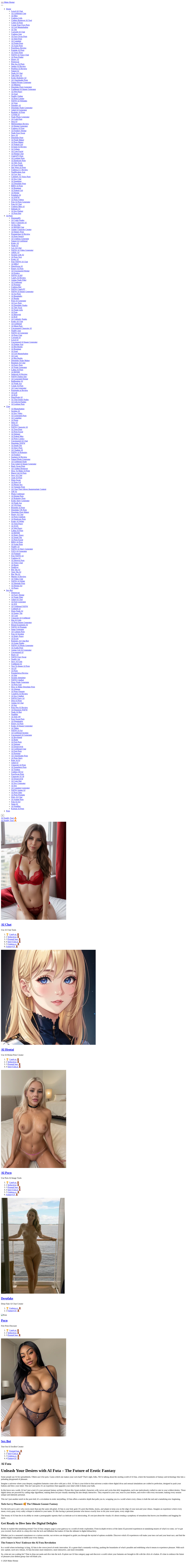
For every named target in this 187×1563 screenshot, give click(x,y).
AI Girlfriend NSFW (19, 606)
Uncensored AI (17, 652)
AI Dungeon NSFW (19, 710)
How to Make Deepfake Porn (23, 687)
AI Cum (14, 356)
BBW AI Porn (17, 186)
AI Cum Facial (17, 151)
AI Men (14, 16)
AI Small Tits (16, 445)
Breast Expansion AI (19, 625)
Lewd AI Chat (17, 11)
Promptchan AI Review (20, 234)
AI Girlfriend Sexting (19, 733)
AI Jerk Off (15, 717)
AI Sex (14, 705)
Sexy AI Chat (16, 475)
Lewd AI (14, 340)
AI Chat (6, 924)
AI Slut (14, 675)
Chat (8, 406)
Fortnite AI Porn (17, 50)
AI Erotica (15, 273)
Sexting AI (15, 411)
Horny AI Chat (17, 514)
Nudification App (18, 172)
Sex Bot (9, 590)
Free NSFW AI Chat (19, 262)
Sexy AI (14, 135)
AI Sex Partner (17, 211)
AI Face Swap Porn (19, 36)
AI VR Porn (16, 505)
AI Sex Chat (16, 179)
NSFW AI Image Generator (22, 291)
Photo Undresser (18, 494)
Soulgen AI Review (19, 457)
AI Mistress (15, 85)
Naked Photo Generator (20, 459)
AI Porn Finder (17, 57)
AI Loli (14, 393)
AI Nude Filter (17, 597)
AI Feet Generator (18, 602)
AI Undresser (16, 282)
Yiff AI (14, 491)
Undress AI (15, 558)
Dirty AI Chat (16, 797)
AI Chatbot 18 (17, 450)
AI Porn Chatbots (18, 517)
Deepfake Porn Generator (21, 87)
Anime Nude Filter (18, 280)
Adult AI (14, 763)
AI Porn (9, 216)
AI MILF (15, 264)
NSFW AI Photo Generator (22, 645)
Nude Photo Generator (20, 117)
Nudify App (16, 331)
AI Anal (14, 94)
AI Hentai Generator (19, 126)
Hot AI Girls (16, 620)
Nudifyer (14, 567)
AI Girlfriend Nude (19, 462)
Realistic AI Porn (18, 112)
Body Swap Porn (18, 466)
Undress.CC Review (19, 170)
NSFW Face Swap (18, 657)
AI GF (14, 668)
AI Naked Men (17, 436)
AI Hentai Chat (17, 154)
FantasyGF (11, 946)
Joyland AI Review (19, 147)
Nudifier (14, 714)
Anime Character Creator (21, 229)
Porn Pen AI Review (19, 707)
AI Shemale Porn (18, 583)
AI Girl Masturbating (19, 27)
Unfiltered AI (16, 664)
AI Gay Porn (16, 303)
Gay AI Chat (16, 248)
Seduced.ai (12, 937)
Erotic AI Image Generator (22, 726)
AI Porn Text (16, 257)
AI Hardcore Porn (18, 160)
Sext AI (14, 121)
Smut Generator (17, 629)
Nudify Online (17, 96)
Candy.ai (13, 934)
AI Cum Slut (16, 781)
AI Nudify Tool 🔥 (9, 818)
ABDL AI (15, 252)
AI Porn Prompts (18, 795)
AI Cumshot (16, 41)
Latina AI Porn (17, 370)
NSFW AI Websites (19, 101)
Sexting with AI (17, 255)
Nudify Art (15, 659)
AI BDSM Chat (17, 227)
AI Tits (14, 29)
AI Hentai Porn (17, 496)
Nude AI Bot (16, 712)
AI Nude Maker (17, 140)
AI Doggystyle (17, 746)
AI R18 (14, 317)
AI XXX (14, 526)
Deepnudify (16, 218)
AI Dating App (17, 344)
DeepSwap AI (17, 266)
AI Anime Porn (17, 799)
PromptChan (13, 939)
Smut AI (14, 804)
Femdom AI (16, 195)
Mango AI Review (18, 576)
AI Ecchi (14, 638)
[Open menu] (2, 5)
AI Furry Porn (17, 365)
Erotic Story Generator (20, 501)
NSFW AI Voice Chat (20, 55)
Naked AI (15, 71)
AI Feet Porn (16, 742)
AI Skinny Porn (17, 232)
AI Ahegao (15, 689)
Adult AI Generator (19, 110)
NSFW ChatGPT (18, 289)
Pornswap (15, 62)
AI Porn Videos (17, 200)
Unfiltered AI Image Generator (23, 89)
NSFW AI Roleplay (19, 452)
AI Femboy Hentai (18, 131)
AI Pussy (15, 588)
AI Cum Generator (18, 388)
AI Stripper (15, 434)
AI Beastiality (16, 296)
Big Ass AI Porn (17, 64)
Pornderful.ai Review (19, 673)
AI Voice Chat (17, 563)
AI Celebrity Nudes (19, 319)
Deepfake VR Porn (19, 510)
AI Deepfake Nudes (19, 305)
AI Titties (15, 728)
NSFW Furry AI (17, 698)
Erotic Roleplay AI (18, 78)
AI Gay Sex (16, 174)
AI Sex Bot (15, 225)
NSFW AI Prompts (19, 627)
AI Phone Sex (17, 485)
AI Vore (14, 103)
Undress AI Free (17, 128)
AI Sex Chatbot (17, 696)
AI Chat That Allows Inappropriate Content (28, 489)
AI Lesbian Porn (18, 158)
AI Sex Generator (18, 783)
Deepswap (15, 593)
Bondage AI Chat (18, 363)
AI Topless (15, 769)
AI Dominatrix (17, 721)
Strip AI (14, 422)
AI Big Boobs (17, 347)
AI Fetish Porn (17, 43)
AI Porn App (16, 684)
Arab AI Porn (16, 478)
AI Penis (14, 420)
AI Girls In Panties (18, 402)
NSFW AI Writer (18, 581)
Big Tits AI (15, 570)
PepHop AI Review (19, 69)
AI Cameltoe (16, 418)
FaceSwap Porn (17, 774)
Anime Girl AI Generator (21, 650)
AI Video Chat (17, 579)
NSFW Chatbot (17, 680)
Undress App (16, 34)
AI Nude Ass (16, 383)
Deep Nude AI (17, 611)
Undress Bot (16, 287)
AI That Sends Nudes (20, 399)
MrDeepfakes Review (20, 124)
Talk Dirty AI (16, 75)
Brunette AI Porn (18, 507)
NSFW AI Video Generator (22, 250)
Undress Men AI (18, 206)
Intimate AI (15, 209)
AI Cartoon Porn (18, 632)
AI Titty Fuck (16, 163)
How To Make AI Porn (20, 471)
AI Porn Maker (17, 142)
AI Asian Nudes (17, 643)
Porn (8, 811)
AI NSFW (15, 197)
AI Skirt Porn (16, 39)
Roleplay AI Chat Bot (20, 641)
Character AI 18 (17, 776)
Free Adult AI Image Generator (23, 464)
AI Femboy (15, 455)
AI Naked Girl (17, 144)
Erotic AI (15, 259)
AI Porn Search (17, 236)
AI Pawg (14, 425)
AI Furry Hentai (17, 595)
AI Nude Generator (19, 367)
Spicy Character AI (19, 223)
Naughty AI (16, 105)
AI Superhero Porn (18, 767)
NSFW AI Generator (19, 333)
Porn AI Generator (18, 301)
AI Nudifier (16, 806)
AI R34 (14, 395)
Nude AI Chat (17, 73)
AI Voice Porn (17, 52)
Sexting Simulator (18, 678)
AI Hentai (15, 193)
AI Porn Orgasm (18, 691)
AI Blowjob (16, 314)
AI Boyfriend (16, 737)
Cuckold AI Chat (18, 32)
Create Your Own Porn (20, 25)
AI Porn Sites (16, 792)
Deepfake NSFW (18, 443)
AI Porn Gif (16, 482)
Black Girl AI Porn (18, 473)
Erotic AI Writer (17, 521)
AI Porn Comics (17, 439)
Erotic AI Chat (17, 321)
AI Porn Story (17, 758)
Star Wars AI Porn (18, 167)
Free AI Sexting (17, 634)
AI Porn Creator (17, 98)
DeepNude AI (17, 397)
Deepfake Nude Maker (20, 360)
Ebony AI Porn (17, 268)
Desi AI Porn (16, 701)
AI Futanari (15, 553)
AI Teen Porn (16, 429)
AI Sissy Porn (16, 448)
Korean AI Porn (17, 809)
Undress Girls (16, 18)
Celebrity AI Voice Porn (21, 177)
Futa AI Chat (16, 204)
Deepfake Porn (17, 137)
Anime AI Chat (17, 703)
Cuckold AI (16, 337)
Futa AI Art (15, 802)
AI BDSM (15, 372)
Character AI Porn (18, 765)
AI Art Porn (16, 294)
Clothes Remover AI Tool (21, 20)
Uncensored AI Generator (21, 735)
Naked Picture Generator (21, 82)
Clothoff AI (15, 609)
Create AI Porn (17, 386)
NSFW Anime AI (18, 790)
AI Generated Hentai (19, 379)
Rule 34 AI (15, 760)
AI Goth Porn (16, 119)
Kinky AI (15, 243)
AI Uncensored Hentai (20, 271)
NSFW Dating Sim (19, 376)
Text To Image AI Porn (20, 666)
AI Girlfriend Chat (18, 13)
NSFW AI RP (17, 275)
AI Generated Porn (18, 416)
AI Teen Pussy (17, 524)
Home (8, 9)
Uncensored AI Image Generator (24, 342)
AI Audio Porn (17, 648)
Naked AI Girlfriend (19, 241)
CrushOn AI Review (19, 694)
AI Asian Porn (17, 46)
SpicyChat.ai (13, 942)
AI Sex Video (16, 413)
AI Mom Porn (17, 326)
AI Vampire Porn (18, 487)
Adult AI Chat (17, 599)
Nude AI (14, 245)
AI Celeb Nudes (17, 220)
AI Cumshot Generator (20, 788)
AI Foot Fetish (17, 165)
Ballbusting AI (17, 381)
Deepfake (7, 1298)
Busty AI (14, 655)
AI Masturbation (17, 409)
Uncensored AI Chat (19, 441)
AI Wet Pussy (16, 92)
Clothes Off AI (17, 772)
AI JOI (14, 604)
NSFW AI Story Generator (22, 549)
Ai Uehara (15, 149)
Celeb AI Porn (17, 23)
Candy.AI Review (18, 278)
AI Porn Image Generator (21, 622)
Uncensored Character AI (21, 328)
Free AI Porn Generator (20, 202)
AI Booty (15, 565)
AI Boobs (15, 298)
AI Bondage (16, 188)
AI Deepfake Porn (18, 183)
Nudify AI (15, 547)
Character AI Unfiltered (20, 618)
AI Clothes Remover (19, 468)
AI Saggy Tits (16, 613)
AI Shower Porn (17, 560)
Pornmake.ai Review (19, 390)
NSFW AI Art (17, 730)
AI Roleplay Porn (18, 498)
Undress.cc (12, 944)
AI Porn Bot (16, 213)
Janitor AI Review (18, 66)
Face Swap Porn (17, 719)
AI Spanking (16, 181)
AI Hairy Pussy (17, 535)
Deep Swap (16, 480)
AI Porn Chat (16, 335)
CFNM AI (15, 115)
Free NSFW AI (17, 556)
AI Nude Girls (17, 310)
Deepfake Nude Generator (21, 108)
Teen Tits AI (16, 572)
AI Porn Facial (17, 432)
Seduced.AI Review (19, 374)
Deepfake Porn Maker (20, 512)
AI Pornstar (15, 285)
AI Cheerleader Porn (19, 80)
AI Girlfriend (16, 324)
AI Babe (14, 740)
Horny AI (15, 59)
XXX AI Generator (19, 551)
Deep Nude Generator (20, 682)
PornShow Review (18, 48)
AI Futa (14, 312)
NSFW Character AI (19, 427)
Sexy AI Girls (16, 661)
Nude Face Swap (18, 133)
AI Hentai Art (16, 586)
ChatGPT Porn (17, 156)
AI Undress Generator (20, 239)
